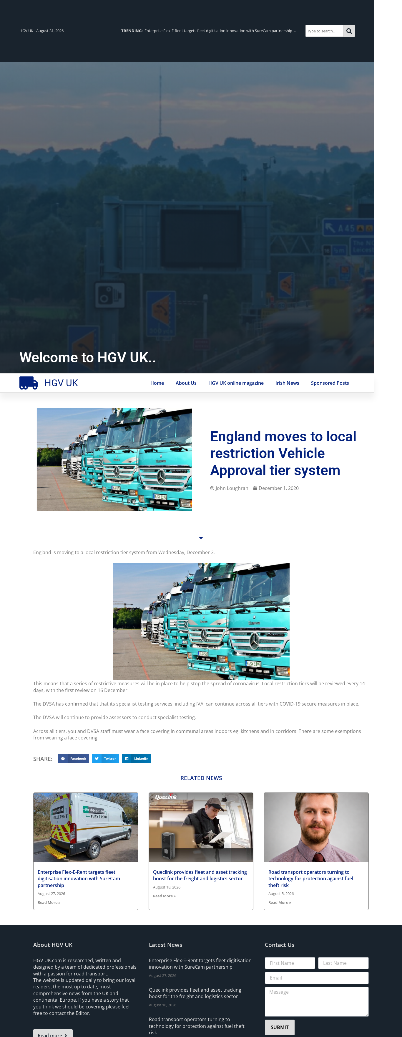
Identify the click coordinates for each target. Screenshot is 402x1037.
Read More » (49, 902)
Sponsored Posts (330, 383)
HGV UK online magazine (236, 383)
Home (157, 383)
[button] (73, 759)
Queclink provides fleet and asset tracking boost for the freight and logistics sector (200, 875)
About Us (186, 383)
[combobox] (324, 31)
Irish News (287, 383)
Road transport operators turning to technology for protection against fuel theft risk (310, 879)
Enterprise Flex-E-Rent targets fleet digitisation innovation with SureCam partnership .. (208, 30)
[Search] (349, 31)
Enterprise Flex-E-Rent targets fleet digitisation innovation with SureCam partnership (79, 879)
